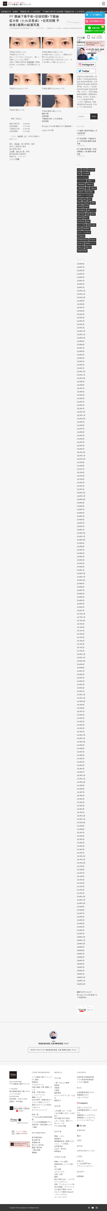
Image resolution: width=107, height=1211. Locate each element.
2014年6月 (80, 755)
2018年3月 (80, 604)
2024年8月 (80, 345)
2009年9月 (80, 947)
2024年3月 (80, 361)
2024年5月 (80, 355)
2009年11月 (81, 940)
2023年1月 (80, 408)
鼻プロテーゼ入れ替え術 (84, 232)
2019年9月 (80, 543)
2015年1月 (80, 732)
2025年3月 (80, 321)
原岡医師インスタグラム (86, 1118)
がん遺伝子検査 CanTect (63, 1189)
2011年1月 (80, 893)
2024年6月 (80, 351)
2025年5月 (80, 314)
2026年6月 (80, 270)
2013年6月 (80, 796)
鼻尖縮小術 (80, 243)
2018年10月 (81, 580)
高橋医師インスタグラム (86, 1115)
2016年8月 (80, 668)
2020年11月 (81, 496)
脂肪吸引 (80, 217)
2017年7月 (80, 631)
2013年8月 (80, 789)
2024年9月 (80, 341)
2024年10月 (81, 338)
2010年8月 (80, 910)
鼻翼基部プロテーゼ (90, 243)
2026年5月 (80, 274)
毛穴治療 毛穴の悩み (62, 1118)
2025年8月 (80, 304)
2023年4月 (80, 398)
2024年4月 (80, 358)
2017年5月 (80, 637)
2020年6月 (80, 513)
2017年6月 (80, 634)
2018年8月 (80, 587)
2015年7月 (80, 711)
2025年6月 (80, 311)
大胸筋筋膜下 (86, 203)
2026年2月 (80, 284)
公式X (79, 1140)
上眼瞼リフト (90, 180)
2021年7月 (80, 469)
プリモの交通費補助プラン (42, 1122)
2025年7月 (80, 307)
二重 (87, 188)
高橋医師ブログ (83, 1095)
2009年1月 (80, 974)
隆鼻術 (79, 228)
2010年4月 (80, 923)
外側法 (79, 203)
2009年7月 (80, 954)
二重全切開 (36, 1150)
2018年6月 (80, 594)
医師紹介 (35, 1082)
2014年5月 (80, 758)
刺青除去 (57, 1151)
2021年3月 (80, 482)
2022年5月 (80, 435)
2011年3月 (80, 886)
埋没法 (90, 199)
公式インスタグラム (84, 1107)
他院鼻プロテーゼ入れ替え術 (85, 195)
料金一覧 (35, 1114)
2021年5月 (80, 476)
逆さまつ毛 (20, 151)
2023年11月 (81, 375)
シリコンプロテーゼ (83, 177)
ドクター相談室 (83, 1082)
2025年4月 (80, 318)
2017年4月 (80, 641)
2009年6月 (80, 957)
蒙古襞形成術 (81, 221)
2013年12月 (81, 775)
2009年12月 (81, 937)
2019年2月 (80, 567)
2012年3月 (80, 846)
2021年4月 (80, 479)
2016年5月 (80, 678)
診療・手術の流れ (38, 1092)
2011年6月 (80, 876)
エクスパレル (59, 1172)
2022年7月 (80, 429)
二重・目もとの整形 (61, 1083)
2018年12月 (81, 573)
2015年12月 (81, 695)
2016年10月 (81, 661)
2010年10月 (81, 903)
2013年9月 (80, 785)
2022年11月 (81, 415)
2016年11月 (81, 658)
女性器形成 (58, 1146)
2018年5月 (80, 597)
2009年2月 (80, 971)
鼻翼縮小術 (88, 247)
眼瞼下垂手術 (78, 28)
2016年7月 (80, 671)
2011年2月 (80, 890)
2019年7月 (80, 550)
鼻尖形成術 (93, 239)
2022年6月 (80, 432)
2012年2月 (80, 849)
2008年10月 (81, 984)
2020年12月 (81, 493)
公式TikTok (81, 1130)
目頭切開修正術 (82, 210)
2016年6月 (80, 674)
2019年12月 (81, 533)
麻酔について (37, 1097)
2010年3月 (80, 927)
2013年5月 (80, 799)
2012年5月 (80, 839)
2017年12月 (81, 614)
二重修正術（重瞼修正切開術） (86, 191)
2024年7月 (80, 348)
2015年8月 (80, 708)
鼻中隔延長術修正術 (83, 239)
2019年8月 (80, 546)
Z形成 (79, 173)
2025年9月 (80, 301)
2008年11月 (81, 981)
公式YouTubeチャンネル (86, 1151)
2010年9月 (80, 907)
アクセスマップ (38, 1085)
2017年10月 (81, 620)
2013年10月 (81, 782)
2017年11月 (81, 617)
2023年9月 (80, 382)
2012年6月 (80, 836)
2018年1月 (80, 610)
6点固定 (84, 169)
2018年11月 (81, 577)
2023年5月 (80, 395)
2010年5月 (80, 920)
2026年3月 (80, 281)
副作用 (20, 136)
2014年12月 (81, 735)
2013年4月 (80, 802)
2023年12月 (81, 371)
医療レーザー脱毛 (61, 1162)
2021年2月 (80, 486)
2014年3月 (80, 765)
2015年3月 (80, 725)
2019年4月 (80, 560)
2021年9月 (80, 462)
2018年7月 (80, 590)
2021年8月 (80, 466)
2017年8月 (80, 627)
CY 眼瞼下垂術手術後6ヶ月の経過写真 (87, 132)
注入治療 (57, 1169)
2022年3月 (80, 442)
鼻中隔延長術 (81, 236)
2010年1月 (80, 933)
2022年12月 (81, 412)
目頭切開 (71, 28)
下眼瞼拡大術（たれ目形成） (54, 28)
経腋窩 (88, 214)
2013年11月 (81, 779)
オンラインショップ (39, 1110)
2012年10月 (81, 822)
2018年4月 (80, 600)
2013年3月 (80, 806)
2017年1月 (80, 651)
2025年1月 (80, 328)
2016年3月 (80, 684)
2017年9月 (80, 624)
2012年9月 (80, 826)
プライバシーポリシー (85, 1166)
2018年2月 (80, 607)
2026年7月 (80, 267)
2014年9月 (80, 745)
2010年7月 (80, 913)
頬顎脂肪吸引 (86, 228)
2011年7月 (80, 873)
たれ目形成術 (85, 173)
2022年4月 (80, 439)
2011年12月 (81, 856)
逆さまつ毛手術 (82, 225)
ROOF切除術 (91, 169)
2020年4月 (80, 520)
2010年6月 (80, 917)
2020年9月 (80, 503)
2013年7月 (80, 792)
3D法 (79, 169)
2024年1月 (80, 368)
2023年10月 (81, 378)
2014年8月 (80, 748)
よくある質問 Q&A (84, 1163)
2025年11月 (81, 294)
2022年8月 (80, 425)
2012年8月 (80, 829)
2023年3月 (80, 402)
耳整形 (56, 1088)
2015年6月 (80, 715)
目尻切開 (65, 28)
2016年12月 (81, 654)
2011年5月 (80, 880)
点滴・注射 (58, 1174)
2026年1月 (80, 287)
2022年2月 (80, 445)
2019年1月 (80, 570)
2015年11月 (81, 698)
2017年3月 (80, 644)
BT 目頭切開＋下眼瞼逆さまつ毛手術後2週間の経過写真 (86, 141)
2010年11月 (81, 900)
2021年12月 (81, 452)
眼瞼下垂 (45, 114)
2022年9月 (80, 422)
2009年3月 (80, 967)
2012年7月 (80, 833)
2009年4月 (80, 964)
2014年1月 (80, 772)
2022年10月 (81, 419)
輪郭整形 (57, 1093)
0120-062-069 (14, 1096)
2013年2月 (80, 809)
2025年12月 (81, 291)
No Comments (74, 22)
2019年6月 (80, 553)
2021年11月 (81, 456)
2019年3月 (80, 563)
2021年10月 (81, 459)
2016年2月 (80, 688)
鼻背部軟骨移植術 (82, 250)
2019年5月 (80, 557)
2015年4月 (80, 721)
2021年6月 (80, 472)
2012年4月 (80, 843)
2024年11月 (81, 334)
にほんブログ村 (48, 130)
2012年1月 (80, 853)
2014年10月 (81, 742)
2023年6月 (80, 392)
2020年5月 (80, 516)
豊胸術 (88, 221)
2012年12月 (81, 816)
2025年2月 (80, 324)
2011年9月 (80, 866)
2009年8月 (80, 950)
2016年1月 (80, 691)
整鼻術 (93, 203)
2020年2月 (80, 526)
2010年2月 (80, 930)
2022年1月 (80, 449)
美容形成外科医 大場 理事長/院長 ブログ (22, 28)
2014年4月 (80, 762)
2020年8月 (80, 506)
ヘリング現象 (14, 159)
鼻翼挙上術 (80, 247)
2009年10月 (81, 944)
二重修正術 (93, 188)
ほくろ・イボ (59, 1123)
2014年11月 (81, 738)
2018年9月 (80, 583)
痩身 (56, 1177)
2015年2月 (80, 728)
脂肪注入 (86, 217)
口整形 (56, 1090)
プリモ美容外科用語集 (85, 1079)
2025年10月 (81, 297)
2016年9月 (80, 664)
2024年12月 (81, 331)
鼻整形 (56, 1085)
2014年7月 (80, 752)
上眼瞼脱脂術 (81, 184)
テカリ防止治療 (60, 1126)
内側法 (84, 199)
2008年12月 (81, 977)
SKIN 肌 (57, 1106)
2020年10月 (81, 499)
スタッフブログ (83, 1097)
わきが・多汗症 (60, 1149)
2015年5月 (80, 718)
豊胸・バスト (59, 1136)
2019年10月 (81, 540)
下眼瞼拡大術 (89, 184)
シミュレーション (38, 1095)
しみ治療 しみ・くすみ (62, 1111)
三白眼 (11, 151)
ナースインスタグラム (85, 1120)
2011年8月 (80, 870)
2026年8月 (80, 264)
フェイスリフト (82, 180)
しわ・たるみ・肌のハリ (63, 1121)
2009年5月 (80, 960)
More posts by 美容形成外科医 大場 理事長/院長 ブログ (54, 1050)
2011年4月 (80, 883)
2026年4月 (80, 277)
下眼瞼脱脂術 (81, 188)
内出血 (16, 144)
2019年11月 (81, 536)
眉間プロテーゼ (91, 210)
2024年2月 (80, 365)
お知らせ (80, 1161)
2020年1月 (80, 530)
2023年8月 (80, 385)
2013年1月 (80, 812)
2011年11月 (81, 859)
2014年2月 (80, 769)
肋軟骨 (93, 214)
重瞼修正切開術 (91, 225)
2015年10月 (81, 701)
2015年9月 (80, 705)
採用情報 (80, 1176)
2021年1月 (80, 489)
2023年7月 (80, 388)
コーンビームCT (60, 1197)
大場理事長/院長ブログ (85, 1092)
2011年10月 (81, 863)
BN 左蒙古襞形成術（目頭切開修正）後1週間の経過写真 (86, 151)
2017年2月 (80, 647)
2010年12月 (81, 896)
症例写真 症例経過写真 (85, 1077)
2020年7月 (80, 509)
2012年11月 (81, 819)
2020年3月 (80, 523)
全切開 (79, 199)
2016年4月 (80, 681)
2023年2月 (80, 405)
